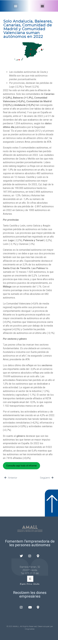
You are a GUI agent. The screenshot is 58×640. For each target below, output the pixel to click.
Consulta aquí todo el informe (21, 465)
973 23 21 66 (32, 573)
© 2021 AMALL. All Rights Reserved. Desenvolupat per (30, 626)
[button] (15, 5)
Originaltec (30, 629)
